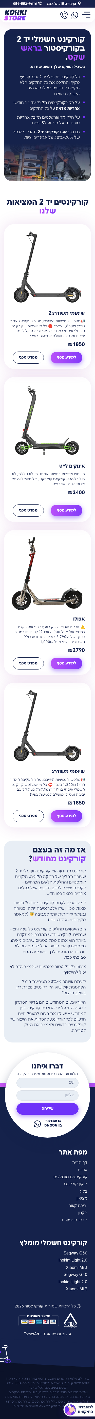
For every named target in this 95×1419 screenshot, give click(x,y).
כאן (52, 920)
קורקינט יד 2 (48, 132)
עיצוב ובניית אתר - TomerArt (47, 1334)
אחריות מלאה (68, 108)
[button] (86, 15)
